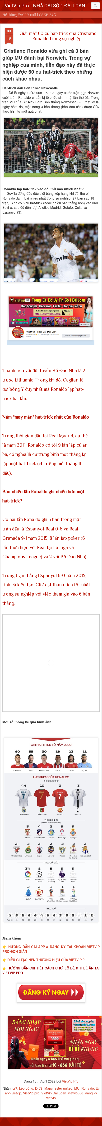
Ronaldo (87, 1088)
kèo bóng (26, 1088)
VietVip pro (31, 1093)
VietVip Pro (70, 1081)
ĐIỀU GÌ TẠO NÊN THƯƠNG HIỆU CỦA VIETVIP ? (46, 959)
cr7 (15, 1088)
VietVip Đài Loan (53, 1093)
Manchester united (58, 1088)
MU (76, 1088)
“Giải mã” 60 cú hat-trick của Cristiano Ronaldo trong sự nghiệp (57, 36)
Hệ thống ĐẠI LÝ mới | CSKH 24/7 (29, 15)
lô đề (38, 1088)
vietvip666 (75, 1093)
